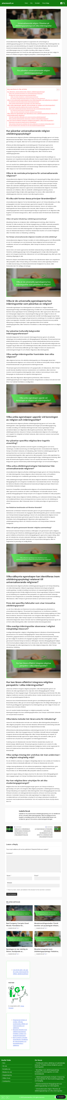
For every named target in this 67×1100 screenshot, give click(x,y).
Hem (26, 3)
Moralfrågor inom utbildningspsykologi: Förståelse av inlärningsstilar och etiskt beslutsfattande (47, 1072)
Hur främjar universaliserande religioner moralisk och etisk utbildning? (28, 98)
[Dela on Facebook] (61, 3)
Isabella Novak (24, 811)
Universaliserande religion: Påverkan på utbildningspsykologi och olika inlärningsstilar (48, 1089)
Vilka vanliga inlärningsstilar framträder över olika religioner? (25, 103)
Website (9, 882)
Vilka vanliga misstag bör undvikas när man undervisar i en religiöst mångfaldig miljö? (31, 124)
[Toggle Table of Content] (57, 89)
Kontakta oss (6, 1069)
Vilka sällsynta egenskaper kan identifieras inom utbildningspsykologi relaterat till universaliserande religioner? (32, 114)
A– (7, 1097)
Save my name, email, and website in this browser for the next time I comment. (29, 889)
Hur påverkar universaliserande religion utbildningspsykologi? (26, 92)
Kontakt (37, 3)
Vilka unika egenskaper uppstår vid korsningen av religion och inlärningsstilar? (31, 105)
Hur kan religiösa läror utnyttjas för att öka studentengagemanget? (27, 125)
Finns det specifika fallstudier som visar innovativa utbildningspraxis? (27, 117)
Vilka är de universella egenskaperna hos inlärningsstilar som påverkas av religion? (32, 100)
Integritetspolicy (7, 1075)
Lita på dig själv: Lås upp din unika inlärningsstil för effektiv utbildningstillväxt (20, 972)
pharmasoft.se (7, 3)
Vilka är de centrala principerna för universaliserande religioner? (26, 93)
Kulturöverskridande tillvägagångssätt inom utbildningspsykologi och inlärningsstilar (48, 1085)
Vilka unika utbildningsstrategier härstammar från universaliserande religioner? (30, 108)
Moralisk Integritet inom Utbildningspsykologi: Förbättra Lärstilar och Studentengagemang (47, 951)
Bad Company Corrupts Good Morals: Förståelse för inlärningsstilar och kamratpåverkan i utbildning (20, 1041)
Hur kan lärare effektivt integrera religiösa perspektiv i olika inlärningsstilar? (30, 120)
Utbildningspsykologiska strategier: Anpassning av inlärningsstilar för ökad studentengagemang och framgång (49, 1079)
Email (36, 875)
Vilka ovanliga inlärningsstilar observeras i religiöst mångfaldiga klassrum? (28, 118)
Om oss (4, 1066)
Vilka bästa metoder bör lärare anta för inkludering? (22, 122)
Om (31, 3)
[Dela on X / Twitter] (64, 3)
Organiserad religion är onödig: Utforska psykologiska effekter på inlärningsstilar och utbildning (20, 1023)
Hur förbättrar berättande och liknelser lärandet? (23, 110)
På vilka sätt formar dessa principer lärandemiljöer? (22, 95)
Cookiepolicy (6, 1081)
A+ (3, 1097)
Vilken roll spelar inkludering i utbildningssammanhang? (24, 97)
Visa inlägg (45, 3)
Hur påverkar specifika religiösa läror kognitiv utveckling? (24, 107)
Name (9, 875)
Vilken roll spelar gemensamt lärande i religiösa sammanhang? (26, 112)
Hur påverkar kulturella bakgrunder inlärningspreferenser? (24, 102)
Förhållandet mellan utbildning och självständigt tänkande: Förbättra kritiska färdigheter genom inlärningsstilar (50, 1065)
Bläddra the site (7, 1072)
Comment (9, 853)
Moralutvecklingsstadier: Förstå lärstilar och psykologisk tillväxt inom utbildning (46, 925)
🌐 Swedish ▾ (60, 1097)
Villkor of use (6, 1078)
